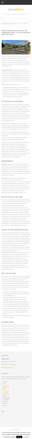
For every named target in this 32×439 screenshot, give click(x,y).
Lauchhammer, (6, 387)
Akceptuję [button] (19, 437)
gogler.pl (17, 429)
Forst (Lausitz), (6, 390)
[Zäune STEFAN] (16, 11)
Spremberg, (5, 392)
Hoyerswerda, (6, 394)
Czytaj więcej (25, 437)
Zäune (15, 203)
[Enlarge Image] (16, 40)
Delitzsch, (5, 385)
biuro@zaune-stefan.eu (8, 367)
